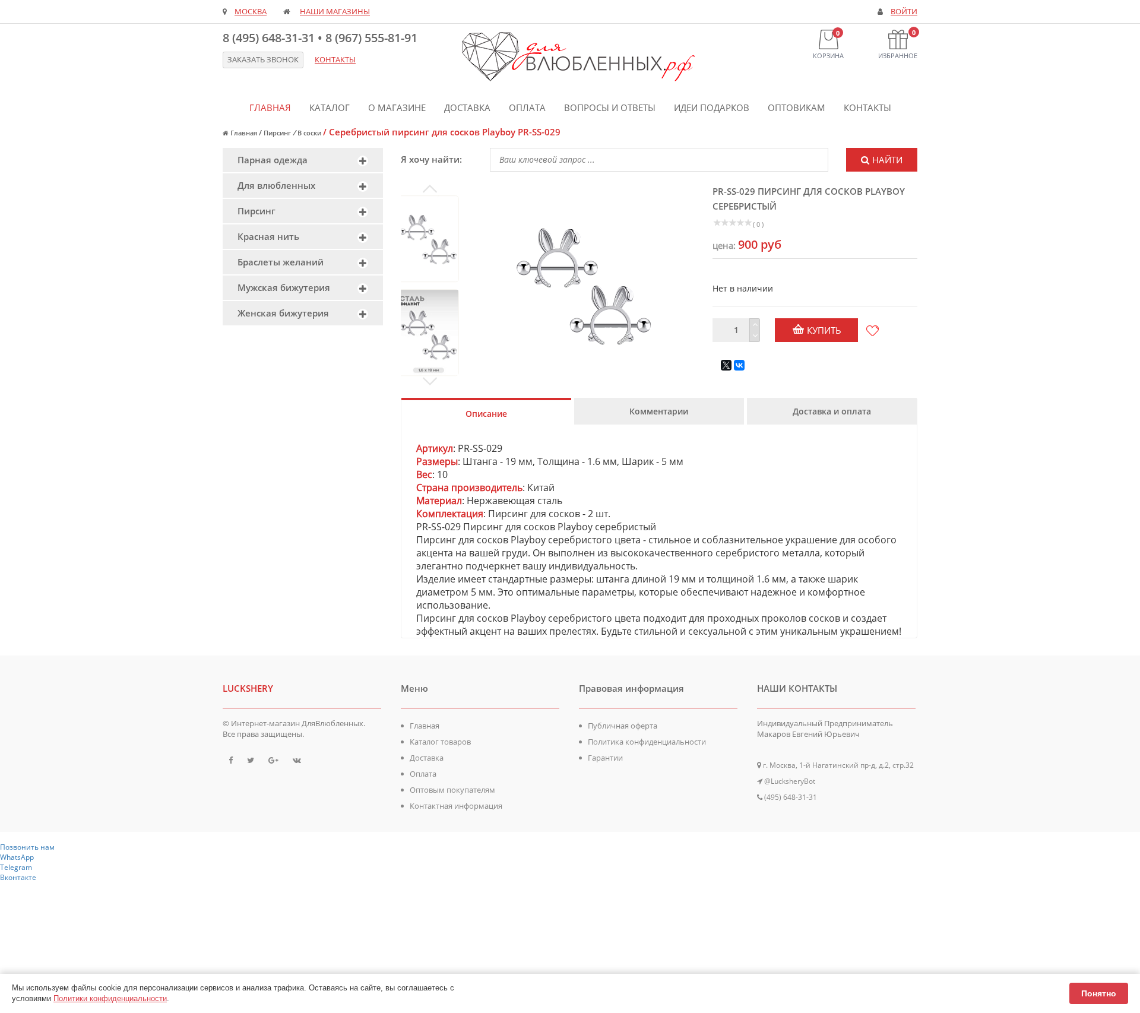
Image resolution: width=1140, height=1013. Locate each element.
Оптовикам (796, 107)
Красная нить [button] (268, 236)
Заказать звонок (263, 60)
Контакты (867, 107)
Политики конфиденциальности (110, 998)
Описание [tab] (486, 413)
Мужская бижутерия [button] (284, 287)
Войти (904, 12)
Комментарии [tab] (658, 411)
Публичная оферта (622, 725)
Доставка (467, 107)
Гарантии (605, 757)
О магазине (397, 107)
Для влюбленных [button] (276, 185)
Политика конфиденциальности (647, 741)
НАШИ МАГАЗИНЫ (335, 12)
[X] (726, 365)
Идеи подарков (711, 107)
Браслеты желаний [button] (281, 262)
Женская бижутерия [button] (283, 313)
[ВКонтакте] (739, 365)
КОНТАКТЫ (335, 60)
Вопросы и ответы (610, 107)
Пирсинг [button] (257, 211)
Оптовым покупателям (452, 789)
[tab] (303, 160)
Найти (887, 160)
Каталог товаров (440, 741)
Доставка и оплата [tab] (832, 411)
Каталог (329, 107)
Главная (270, 107)
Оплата (527, 107)
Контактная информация (456, 805)
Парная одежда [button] (273, 160)
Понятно (1098, 993)
